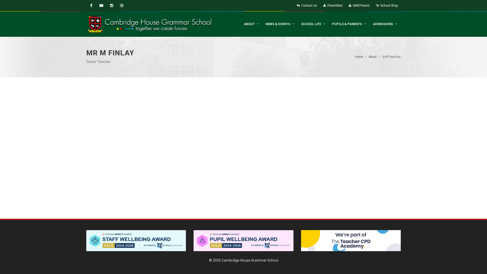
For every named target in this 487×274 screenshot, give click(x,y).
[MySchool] (122, 5)
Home (359, 57)
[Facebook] (91, 5)
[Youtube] (101, 5)
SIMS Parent (361, 5)
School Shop (389, 5)
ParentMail (334, 5)
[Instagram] (112, 5)
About (373, 57)
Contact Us (309, 5)
